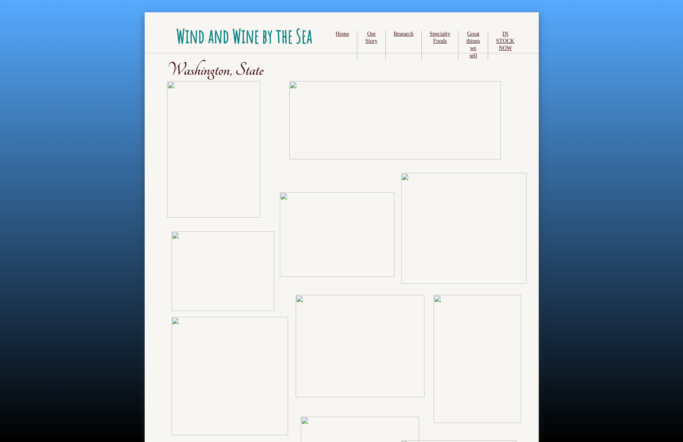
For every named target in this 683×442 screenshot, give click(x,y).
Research (403, 34)
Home (342, 34)
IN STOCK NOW (505, 41)
